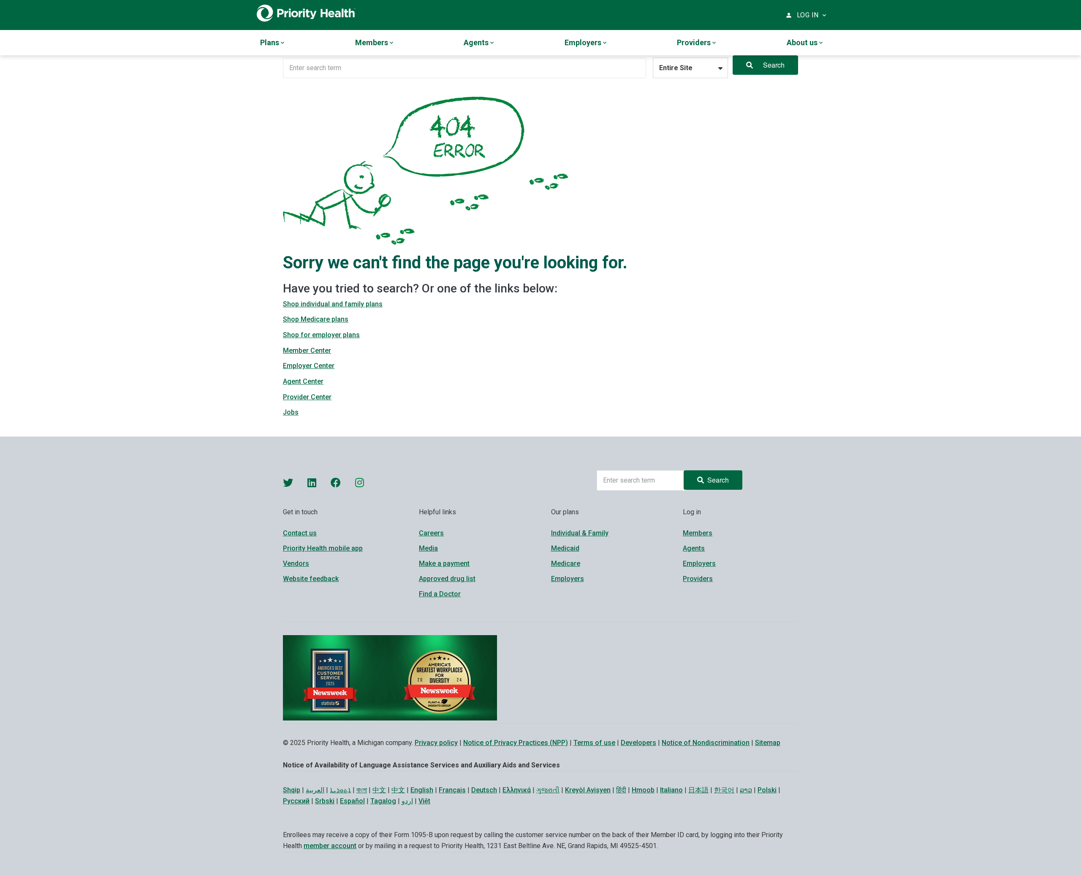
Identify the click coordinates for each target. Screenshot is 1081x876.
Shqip (291, 790)
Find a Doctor (440, 594)
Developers (638, 743)
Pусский (296, 801)
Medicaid (565, 548)
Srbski (324, 801)
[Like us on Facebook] (336, 483)
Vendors (296, 563)
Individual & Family (579, 533)
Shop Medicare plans (315, 319)
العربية (315, 790)
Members (697, 533)
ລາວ (746, 790)
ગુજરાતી (548, 790)
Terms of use (594, 743)
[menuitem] (273, 42)
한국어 (724, 790)
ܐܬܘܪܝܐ (340, 790)
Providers (698, 579)
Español (352, 801)
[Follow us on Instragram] (359, 483)
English (421, 790)
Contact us (300, 533)
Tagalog (383, 801)
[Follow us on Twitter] (288, 483)
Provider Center (307, 397)
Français (452, 790)
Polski (767, 790)
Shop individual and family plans (333, 304)
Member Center (307, 351)
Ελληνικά (516, 790)
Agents (694, 548)
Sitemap (767, 743)
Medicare (565, 563)
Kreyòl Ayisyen (588, 790)
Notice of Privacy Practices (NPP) (515, 743)
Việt (424, 801)
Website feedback (311, 579)
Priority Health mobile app (323, 548)
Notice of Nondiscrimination (706, 743)
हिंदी (621, 790)
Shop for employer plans (321, 335)
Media (428, 548)
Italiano (671, 790)
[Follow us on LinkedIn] (311, 483)
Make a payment (444, 563)
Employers (567, 579)
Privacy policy (436, 743)
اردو (407, 801)
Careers (431, 533)
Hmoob (643, 790)
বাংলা (361, 790)
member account (330, 846)
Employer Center (308, 366)
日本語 (698, 790)
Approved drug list (447, 579)
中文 (379, 790)
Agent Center (303, 381)
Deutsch (484, 790)
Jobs (291, 412)
